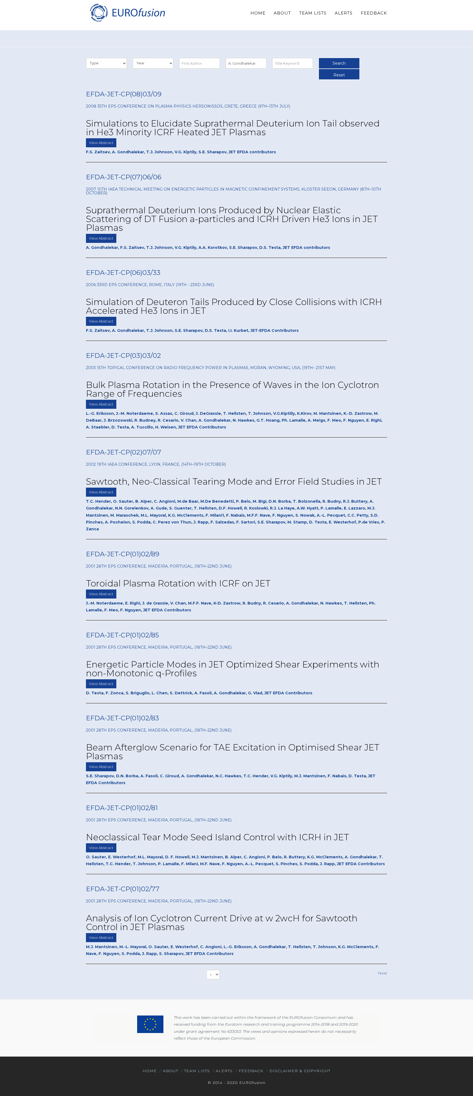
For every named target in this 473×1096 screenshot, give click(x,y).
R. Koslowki (256, 508)
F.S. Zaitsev (98, 151)
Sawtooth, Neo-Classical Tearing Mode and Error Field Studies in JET (234, 481)
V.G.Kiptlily (284, 413)
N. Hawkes (243, 420)
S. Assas (163, 413)
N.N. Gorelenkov (131, 508)
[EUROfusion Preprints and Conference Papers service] (127, 12)
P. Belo (243, 501)
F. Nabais (235, 515)
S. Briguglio (137, 693)
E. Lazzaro (354, 508)
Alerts (224, 1070)
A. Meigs (316, 420)
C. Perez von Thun (172, 522)
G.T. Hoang (267, 420)
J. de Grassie (155, 603)
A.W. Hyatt (307, 508)
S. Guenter (180, 508)
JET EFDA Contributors (202, 427)
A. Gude (159, 508)
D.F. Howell (230, 508)
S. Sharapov (171, 953)
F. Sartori (245, 522)
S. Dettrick (181, 693)
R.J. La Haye (282, 508)
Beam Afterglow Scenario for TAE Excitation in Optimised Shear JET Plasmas (232, 751)
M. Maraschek (124, 515)
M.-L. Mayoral (132, 946)
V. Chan (188, 420)
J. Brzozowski (118, 420)
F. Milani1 (215, 515)
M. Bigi (259, 501)
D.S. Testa (270, 247)
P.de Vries (368, 522)
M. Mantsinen (327, 413)
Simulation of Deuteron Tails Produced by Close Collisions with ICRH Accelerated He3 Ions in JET (234, 306)
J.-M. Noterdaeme (134, 413)
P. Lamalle (331, 508)
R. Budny (331, 501)
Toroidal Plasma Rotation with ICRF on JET (178, 583)
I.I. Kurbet (238, 330)
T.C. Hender (98, 501)
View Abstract (101, 142)
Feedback (251, 1070)
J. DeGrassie (208, 413)
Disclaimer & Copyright (299, 1070)
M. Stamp (297, 522)
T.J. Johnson (159, 151)
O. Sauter (123, 501)
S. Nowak (305, 515)
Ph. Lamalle (293, 420)
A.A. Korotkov (212, 247)
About (170, 1070)
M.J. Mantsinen (309, 775)
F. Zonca (114, 693)
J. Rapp (201, 522)
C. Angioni (164, 501)
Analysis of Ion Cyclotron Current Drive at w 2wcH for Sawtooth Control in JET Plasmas (221, 922)
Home (150, 1070)
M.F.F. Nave (258, 515)
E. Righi (373, 420)
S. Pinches (286, 863)
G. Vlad (255, 693)
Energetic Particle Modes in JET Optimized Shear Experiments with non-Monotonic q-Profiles (232, 668)
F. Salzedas (222, 522)
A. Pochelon (117, 522)
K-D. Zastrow (227, 603)
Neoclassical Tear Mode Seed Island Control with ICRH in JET (217, 837)
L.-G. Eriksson (100, 413)
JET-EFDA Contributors (274, 330)
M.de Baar (187, 501)
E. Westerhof (342, 522)
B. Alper (143, 501)
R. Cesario (168, 420)
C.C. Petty (357, 515)
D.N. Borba (280, 501)
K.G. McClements (185, 515)
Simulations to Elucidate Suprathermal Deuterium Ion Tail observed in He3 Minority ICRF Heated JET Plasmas (233, 127)
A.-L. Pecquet (331, 515)
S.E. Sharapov (212, 151)
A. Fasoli (203, 693)
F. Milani (189, 863)
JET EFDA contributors (252, 151)
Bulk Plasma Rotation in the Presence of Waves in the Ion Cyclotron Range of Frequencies (232, 389)
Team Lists (197, 1070)
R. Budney (144, 420)
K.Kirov (304, 413)
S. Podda (141, 522)
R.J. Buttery (355, 501)
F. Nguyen (353, 420)
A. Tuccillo (142, 427)
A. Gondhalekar (128, 151)
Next (382, 973)
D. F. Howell (177, 857)
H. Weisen (165, 427)
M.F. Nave (210, 863)
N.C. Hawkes (228, 775)
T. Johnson (259, 413)
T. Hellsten (234, 413)
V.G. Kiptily (185, 151)
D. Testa (120, 427)
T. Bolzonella (306, 501)
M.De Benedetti (217, 501)
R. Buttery (294, 857)
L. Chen (160, 693)
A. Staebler (97, 427)
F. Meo (334, 420)
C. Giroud (184, 413)
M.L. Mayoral (153, 515)
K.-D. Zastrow (358, 413)
